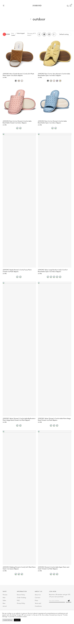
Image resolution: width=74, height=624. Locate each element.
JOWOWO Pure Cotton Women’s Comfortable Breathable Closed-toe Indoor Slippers (17, 122)
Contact (37, 597)
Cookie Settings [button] (7, 620)
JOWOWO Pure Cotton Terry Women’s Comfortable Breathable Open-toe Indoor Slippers (54, 74)
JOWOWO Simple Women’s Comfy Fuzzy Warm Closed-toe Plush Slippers (17, 270)
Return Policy (21, 595)
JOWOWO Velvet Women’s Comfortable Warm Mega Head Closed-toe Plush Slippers (54, 419)
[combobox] (64, 34)
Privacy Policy (21, 603)
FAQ (18, 600)
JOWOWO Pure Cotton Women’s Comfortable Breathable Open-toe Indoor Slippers (52, 122)
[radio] (16, 81)
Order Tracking (21, 597)
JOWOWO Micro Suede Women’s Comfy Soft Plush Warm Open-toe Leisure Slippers (18, 74)
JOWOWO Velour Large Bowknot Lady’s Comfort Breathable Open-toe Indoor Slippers (53, 270)
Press (36, 600)
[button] (4, 6)
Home (12, 33)
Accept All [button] (17, 620)
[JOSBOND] (37, 6)
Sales (4, 600)
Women (5, 595)
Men (4, 597)
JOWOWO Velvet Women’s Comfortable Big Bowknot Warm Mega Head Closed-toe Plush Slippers (19, 419)
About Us (38, 595)
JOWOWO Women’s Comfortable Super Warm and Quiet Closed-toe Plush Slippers (53, 568)
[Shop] (30, 19)
